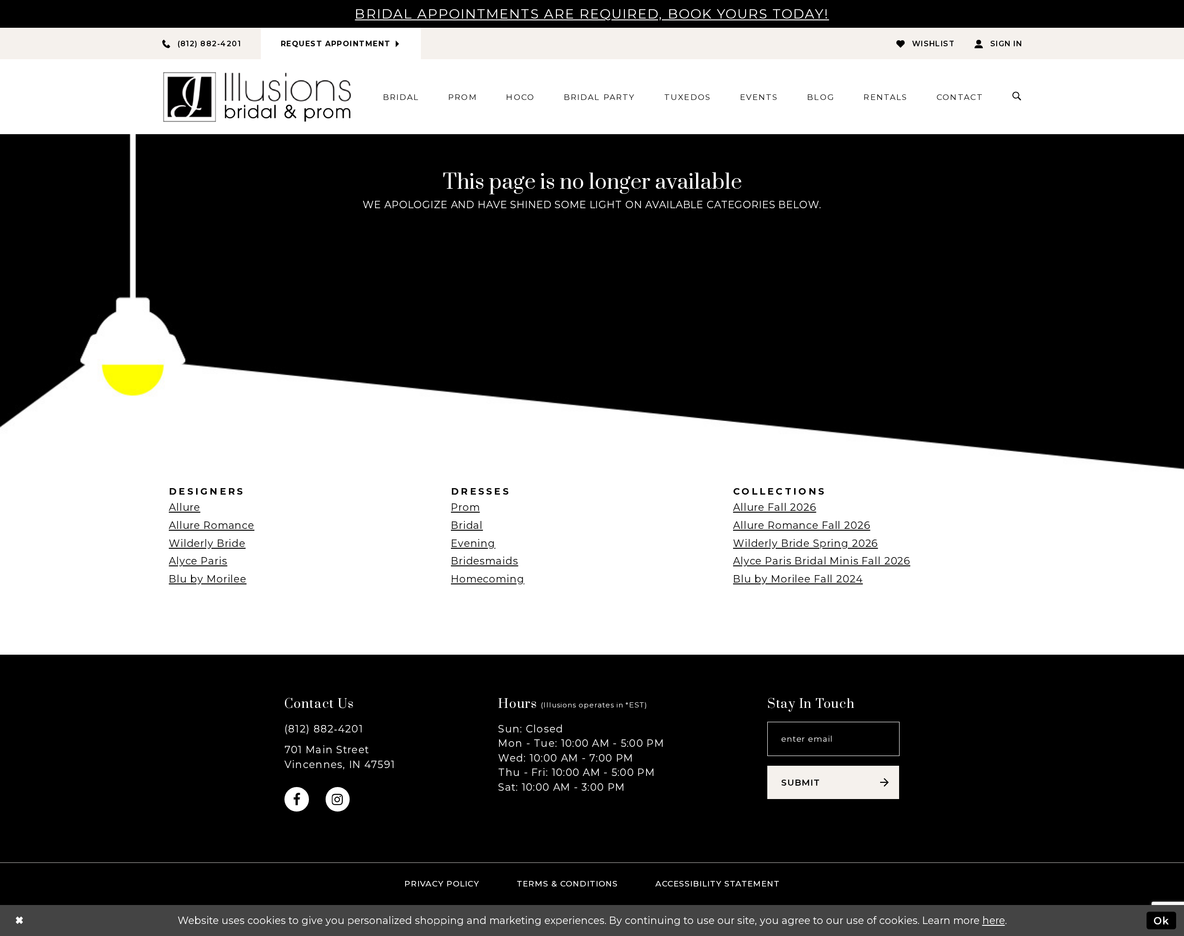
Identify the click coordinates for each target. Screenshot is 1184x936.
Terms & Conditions (567, 883)
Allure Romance (211, 525)
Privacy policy (441, 883)
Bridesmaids (484, 561)
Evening (473, 543)
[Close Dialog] (19, 920)
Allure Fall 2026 (774, 507)
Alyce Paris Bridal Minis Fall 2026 (821, 561)
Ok (1161, 920)
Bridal (467, 525)
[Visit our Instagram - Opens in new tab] (338, 799)
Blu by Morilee (208, 579)
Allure (184, 507)
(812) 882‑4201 (323, 729)
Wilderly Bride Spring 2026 (805, 543)
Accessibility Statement (717, 883)
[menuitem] (401, 97)
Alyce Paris (198, 561)
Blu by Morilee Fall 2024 (798, 579)
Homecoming (487, 579)
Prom (465, 507)
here (993, 920)
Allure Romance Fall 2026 (801, 525)
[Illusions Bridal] (257, 96)
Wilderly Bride (207, 543)
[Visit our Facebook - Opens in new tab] (296, 799)
